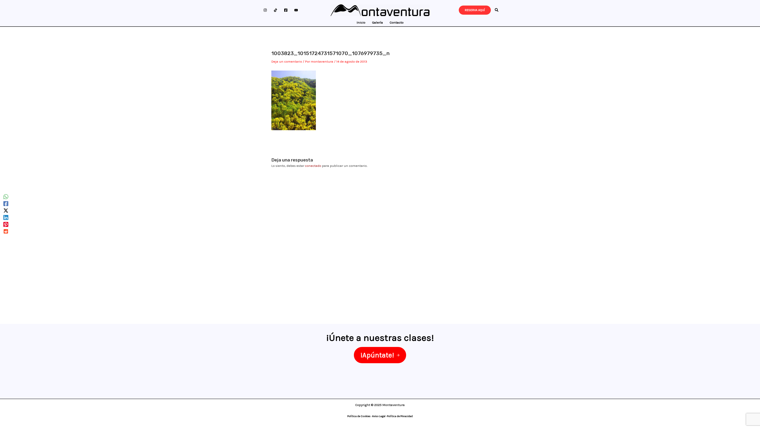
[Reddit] (5, 231)
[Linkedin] (5, 217)
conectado (313, 166)
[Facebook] (286, 10)
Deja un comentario (286, 61)
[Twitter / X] (5, 210)
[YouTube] (296, 10)
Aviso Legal (378, 416)
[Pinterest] (5, 224)
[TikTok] (275, 10)
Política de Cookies (358, 416)
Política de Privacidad (400, 416)
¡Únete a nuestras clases (378, 337)
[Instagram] (265, 10)
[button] (497, 10)
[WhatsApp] (5, 196)
